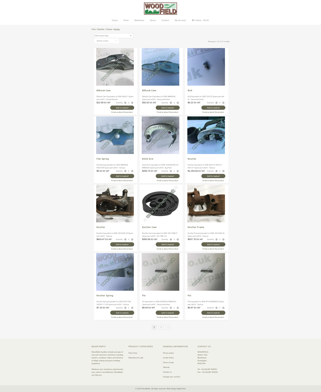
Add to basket (122, 108)
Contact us (167, 372)
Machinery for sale (136, 358)
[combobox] (106, 41)
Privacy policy (168, 353)
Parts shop (133, 353)
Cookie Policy (168, 358)
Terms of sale (168, 362)
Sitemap (166, 367)
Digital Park (181, 389)
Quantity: (119, 103)
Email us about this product (122, 112)
